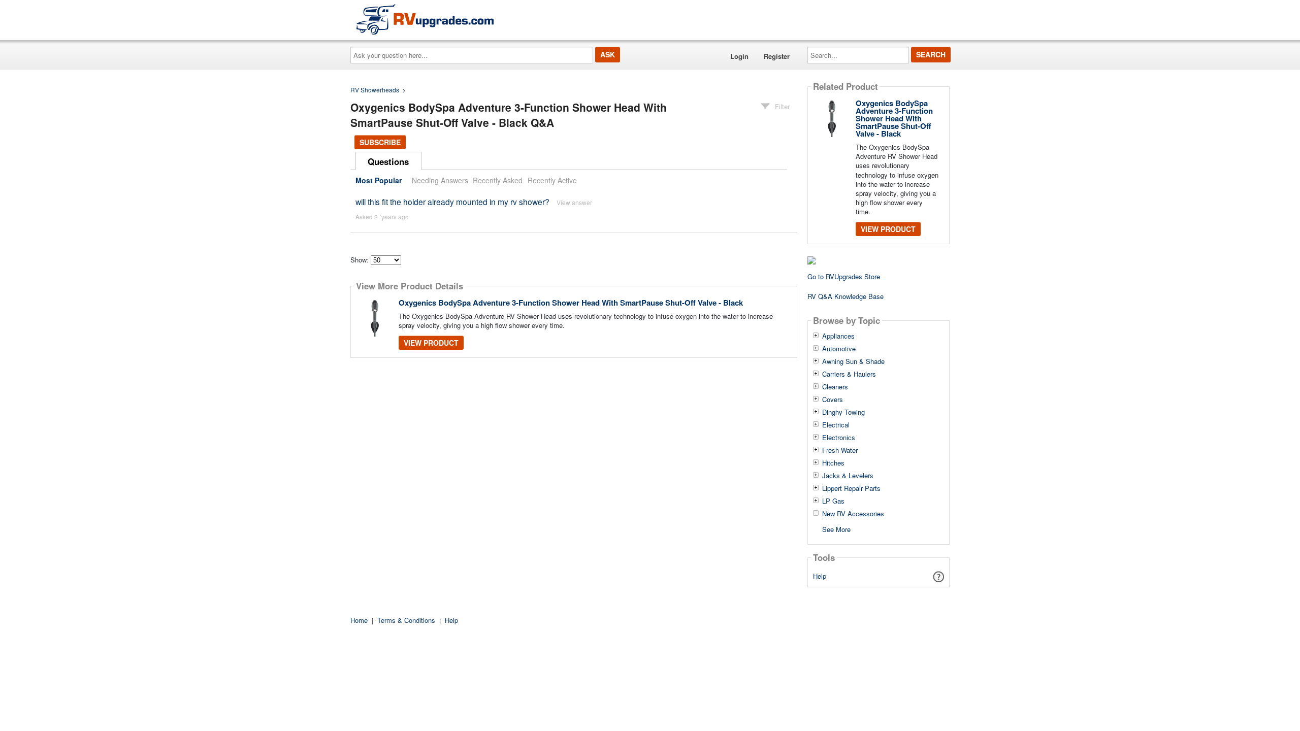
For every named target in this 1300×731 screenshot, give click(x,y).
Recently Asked (498, 180)
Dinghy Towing (843, 412)
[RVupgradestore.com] (425, 19)
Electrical (836, 424)
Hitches (833, 463)
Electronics (838, 437)
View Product (431, 343)
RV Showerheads (374, 89)
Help (819, 576)
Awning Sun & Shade (853, 361)
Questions (388, 161)
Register (777, 56)
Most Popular (378, 180)
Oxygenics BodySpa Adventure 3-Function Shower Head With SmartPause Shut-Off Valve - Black (571, 302)
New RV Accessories (853, 513)
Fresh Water (840, 450)
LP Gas (833, 501)
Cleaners (835, 386)
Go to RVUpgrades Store (843, 276)
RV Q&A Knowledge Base (845, 296)
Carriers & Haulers (849, 374)
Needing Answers (440, 180)
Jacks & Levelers (847, 475)
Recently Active (552, 180)
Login (739, 56)
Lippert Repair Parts (851, 488)
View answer (574, 202)
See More (836, 528)
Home (359, 620)
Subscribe (380, 142)
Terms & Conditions (406, 620)
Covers (832, 399)
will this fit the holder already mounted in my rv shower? (452, 201)
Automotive (839, 348)
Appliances (838, 336)
